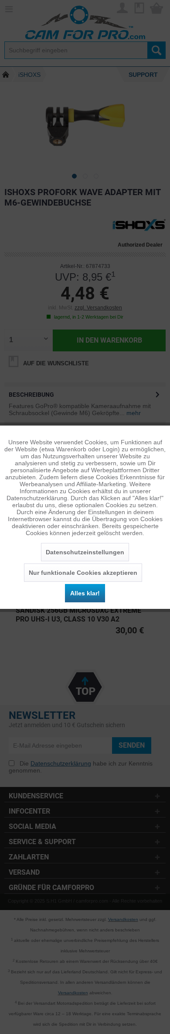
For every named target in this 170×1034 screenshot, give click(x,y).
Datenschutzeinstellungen (85, 552)
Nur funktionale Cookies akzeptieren (83, 572)
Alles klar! (85, 593)
